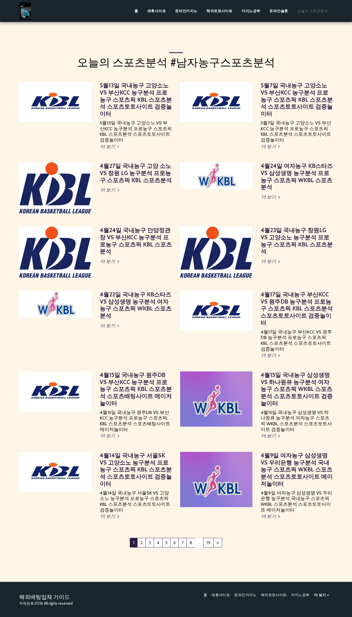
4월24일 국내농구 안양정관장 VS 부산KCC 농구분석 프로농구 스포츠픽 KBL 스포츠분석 (136, 241)
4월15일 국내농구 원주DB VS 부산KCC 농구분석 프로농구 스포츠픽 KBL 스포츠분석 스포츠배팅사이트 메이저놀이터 (136, 389)
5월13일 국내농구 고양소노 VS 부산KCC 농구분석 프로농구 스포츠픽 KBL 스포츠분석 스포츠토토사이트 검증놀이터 (136, 99)
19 (208, 542)
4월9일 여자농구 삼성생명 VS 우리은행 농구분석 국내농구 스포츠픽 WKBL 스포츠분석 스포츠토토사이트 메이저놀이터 (297, 469)
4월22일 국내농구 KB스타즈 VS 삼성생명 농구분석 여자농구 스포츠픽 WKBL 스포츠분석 (136, 305)
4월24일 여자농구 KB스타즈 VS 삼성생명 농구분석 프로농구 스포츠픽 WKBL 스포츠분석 (297, 176)
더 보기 (108, 146)
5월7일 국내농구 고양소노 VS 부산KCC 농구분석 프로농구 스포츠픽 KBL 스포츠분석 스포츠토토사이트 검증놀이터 (297, 99)
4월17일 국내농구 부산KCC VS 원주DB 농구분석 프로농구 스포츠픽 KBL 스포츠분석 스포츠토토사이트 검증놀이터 (297, 308)
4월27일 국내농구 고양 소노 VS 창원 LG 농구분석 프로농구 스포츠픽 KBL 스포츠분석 (136, 173)
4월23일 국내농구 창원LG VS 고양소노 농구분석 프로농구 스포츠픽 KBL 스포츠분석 (297, 241)
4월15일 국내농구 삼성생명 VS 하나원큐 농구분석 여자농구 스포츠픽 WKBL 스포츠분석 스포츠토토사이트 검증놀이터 (297, 389)
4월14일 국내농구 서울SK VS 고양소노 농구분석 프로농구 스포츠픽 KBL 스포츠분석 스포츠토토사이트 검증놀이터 (136, 469)
